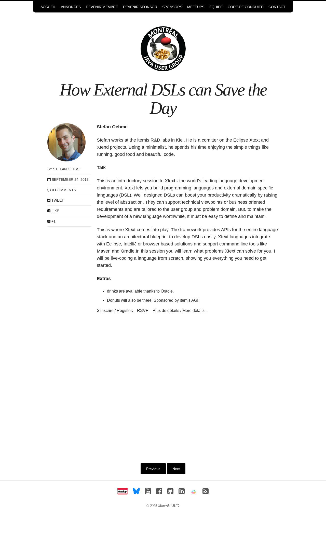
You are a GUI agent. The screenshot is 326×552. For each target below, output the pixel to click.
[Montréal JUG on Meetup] (122, 492)
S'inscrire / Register (114, 310)
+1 (53, 221)
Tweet (57, 200)
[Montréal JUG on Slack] (193, 492)
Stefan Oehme (67, 169)
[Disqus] (188, 385)
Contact (277, 7)
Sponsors (172, 7)
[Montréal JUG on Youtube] (148, 492)
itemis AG (188, 300)
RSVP (142, 310)
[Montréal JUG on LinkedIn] (181, 492)
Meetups (195, 7)
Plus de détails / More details (179, 310)
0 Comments (64, 190)
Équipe (216, 7)
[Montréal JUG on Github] (170, 492)
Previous (153, 469)
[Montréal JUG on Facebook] (159, 492)
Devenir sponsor (140, 7)
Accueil (48, 7)
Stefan (103, 140)
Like (54, 211)
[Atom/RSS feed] (205, 492)
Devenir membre (102, 7)
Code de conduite (245, 7)
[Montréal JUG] (163, 48)
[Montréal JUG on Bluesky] (136, 492)
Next (176, 469)
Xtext (170, 180)
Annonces (71, 7)
